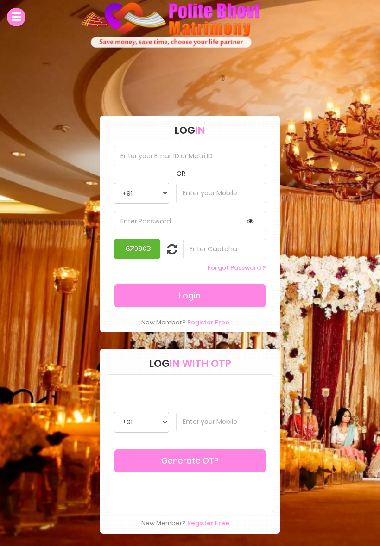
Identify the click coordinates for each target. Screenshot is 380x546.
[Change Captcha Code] (166, 251)
